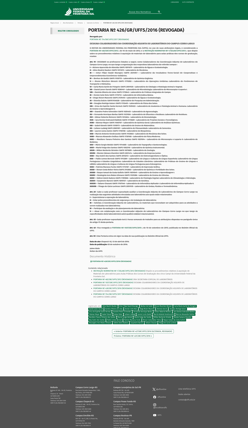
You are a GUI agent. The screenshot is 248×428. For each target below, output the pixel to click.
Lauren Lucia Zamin (144, 314)
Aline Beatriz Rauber (109, 306)
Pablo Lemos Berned (114, 320)
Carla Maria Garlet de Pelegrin (185, 306)
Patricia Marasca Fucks (132, 320)
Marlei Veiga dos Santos (143, 317)
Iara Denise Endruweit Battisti (184, 312)
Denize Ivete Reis (131, 309)
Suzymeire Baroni (137, 323)
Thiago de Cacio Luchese (167, 323)
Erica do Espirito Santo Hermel (100, 312)
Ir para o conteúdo (60, 2)
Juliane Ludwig (130, 314)
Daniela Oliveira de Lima (114, 309)
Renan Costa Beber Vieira (152, 320)
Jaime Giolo (118, 314)
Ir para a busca (86, 2)
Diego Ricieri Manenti (147, 309)
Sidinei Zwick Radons (121, 323)
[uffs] (79, 11)
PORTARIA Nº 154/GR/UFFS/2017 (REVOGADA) (109, 39)
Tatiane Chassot (151, 323)
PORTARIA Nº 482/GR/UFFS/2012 (104, 51)
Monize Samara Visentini (182, 317)
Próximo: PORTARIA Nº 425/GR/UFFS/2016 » (133, 336)
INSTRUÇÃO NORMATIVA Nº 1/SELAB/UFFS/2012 (166, 51)
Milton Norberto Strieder (163, 317)
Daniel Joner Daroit (96, 309)
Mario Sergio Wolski (125, 317)
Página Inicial (54, 23)
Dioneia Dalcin (162, 309)
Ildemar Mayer (94, 314)
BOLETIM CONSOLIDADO (68, 31)
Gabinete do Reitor (93, 23)
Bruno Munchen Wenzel (163, 306)
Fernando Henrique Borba (142, 312)
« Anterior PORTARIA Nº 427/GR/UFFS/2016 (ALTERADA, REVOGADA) (143, 331)
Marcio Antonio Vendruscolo (164, 314)
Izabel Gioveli (107, 314)
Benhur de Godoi (147, 306)
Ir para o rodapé (98, 2)
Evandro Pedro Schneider (122, 312)
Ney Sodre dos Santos (97, 320)
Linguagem (175, 2)
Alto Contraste (188, 2)
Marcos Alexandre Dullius (185, 314)
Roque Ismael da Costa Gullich (174, 320)
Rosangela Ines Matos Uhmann (100, 323)
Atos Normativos (68, 23)
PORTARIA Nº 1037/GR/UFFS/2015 (127, 228)
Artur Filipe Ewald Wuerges (128, 306)
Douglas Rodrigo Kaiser (178, 309)
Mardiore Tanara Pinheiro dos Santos (102, 317)
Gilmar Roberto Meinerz (162, 312)
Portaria (80, 23)
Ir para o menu (74, 2)
